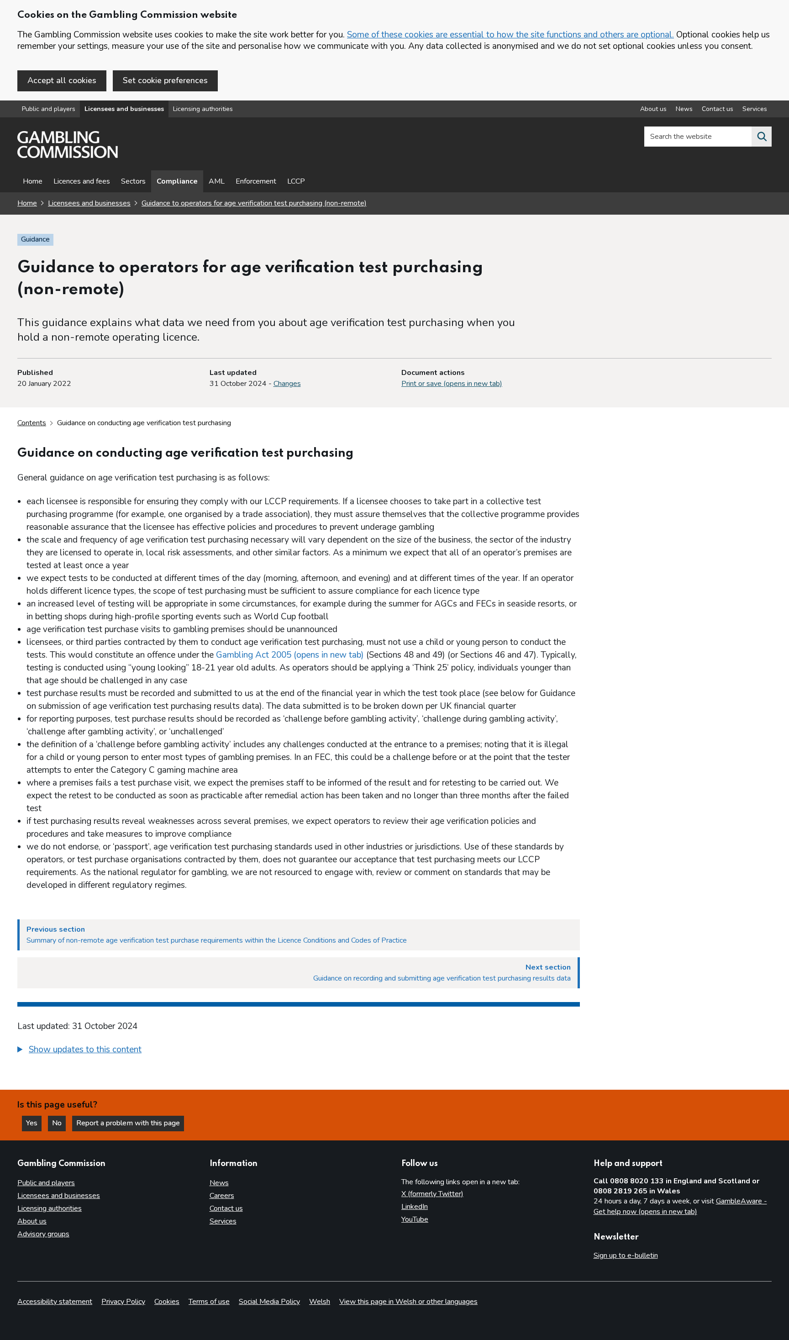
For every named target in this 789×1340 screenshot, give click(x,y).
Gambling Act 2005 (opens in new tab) (290, 655)
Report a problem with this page (128, 1123)
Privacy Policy (123, 1302)
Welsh (319, 1302)
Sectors (133, 181)
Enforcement (256, 181)
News (684, 109)
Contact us (717, 109)
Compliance (177, 181)
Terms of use (209, 1302)
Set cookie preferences (165, 80)
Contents (31, 423)
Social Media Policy (269, 1302)
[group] (298, 1051)
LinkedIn (414, 1207)
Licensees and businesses (124, 109)
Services (754, 109)
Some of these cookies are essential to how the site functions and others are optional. (510, 35)
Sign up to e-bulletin (626, 1255)
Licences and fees (81, 181)
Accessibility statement (54, 1302)
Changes (287, 384)
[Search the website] (762, 137)
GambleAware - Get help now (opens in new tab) (680, 1206)
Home (32, 181)
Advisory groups (43, 1234)
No (59, 1123)
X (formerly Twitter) (432, 1194)
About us (653, 109)
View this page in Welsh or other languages (408, 1302)
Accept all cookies (61, 80)
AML (217, 181)
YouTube (414, 1219)
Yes (34, 1123)
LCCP (296, 181)
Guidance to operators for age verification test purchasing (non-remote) (254, 203)
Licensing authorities (203, 109)
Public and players (48, 109)
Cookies (166, 1302)
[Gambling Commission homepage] (67, 156)
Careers (222, 1196)
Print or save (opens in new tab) (451, 384)
